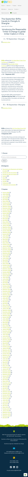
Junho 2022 (6, 279)
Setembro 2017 (6, 355)
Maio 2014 (5, 403)
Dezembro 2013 (6, 412)
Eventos (5, 176)
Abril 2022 (5, 282)
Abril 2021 (5, 303)
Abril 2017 (5, 364)
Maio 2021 (5, 301)
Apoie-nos (10, 9)
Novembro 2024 (7, 229)
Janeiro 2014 (6, 410)
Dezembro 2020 (6, 310)
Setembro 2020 (6, 315)
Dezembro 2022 (6, 268)
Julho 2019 (5, 334)
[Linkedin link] (14, 467)
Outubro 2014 (6, 395)
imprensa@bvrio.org (19, 453)
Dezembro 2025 (6, 206)
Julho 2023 (5, 256)
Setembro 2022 (6, 274)
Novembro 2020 (7, 312)
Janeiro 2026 (6, 204)
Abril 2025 (5, 220)
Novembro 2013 (7, 414)
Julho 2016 (5, 377)
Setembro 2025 (6, 211)
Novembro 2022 (7, 270)
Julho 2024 (5, 235)
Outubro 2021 (6, 293)
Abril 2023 (5, 261)
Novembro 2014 (7, 393)
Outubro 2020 (6, 313)
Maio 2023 (5, 260)
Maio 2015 (5, 386)
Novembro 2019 (7, 331)
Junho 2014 (6, 402)
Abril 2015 (5, 388)
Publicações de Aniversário (9, 184)
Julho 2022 (5, 277)
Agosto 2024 (6, 234)
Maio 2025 (5, 218)
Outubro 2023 (6, 251)
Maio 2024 (5, 239)
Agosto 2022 (6, 275)
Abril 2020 (5, 324)
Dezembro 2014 (6, 391)
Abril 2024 (5, 241)
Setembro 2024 (6, 232)
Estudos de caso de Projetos (10, 174)
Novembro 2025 (7, 208)
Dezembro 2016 (6, 370)
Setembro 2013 (6, 415)
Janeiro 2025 (6, 225)
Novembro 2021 (6, 291)
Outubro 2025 (6, 210)
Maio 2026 (5, 197)
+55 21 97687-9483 (14, 462)
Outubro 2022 (6, 272)
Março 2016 (5, 381)
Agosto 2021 (6, 296)
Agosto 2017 (6, 357)
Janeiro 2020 (6, 329)
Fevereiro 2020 (6, 327)
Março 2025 (6, 222)
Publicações (5, 183)
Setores (8, 5)
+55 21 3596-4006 (14, 461)
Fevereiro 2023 (6, 265)
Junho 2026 (6, 196)
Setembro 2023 (6, 253)
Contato (16, 9)
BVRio (3, 60)
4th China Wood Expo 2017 (19, 128)
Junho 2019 (6, 336)
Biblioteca (3, 9)
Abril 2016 (5, 379)
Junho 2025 (6, 216)
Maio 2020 (5, 322)
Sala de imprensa (5, 13)
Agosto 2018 (6, 341)
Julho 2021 (5, 298)
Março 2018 (5, 345)
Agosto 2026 (6, 192)
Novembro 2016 (7, 372)
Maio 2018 (5, 343)
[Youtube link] (17, 467)
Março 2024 (6, 242)
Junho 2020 (6, 320)
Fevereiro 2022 (6, 286)
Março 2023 (6, 263)
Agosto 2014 (6, 398)
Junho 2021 (6, 300)
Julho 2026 (5, 194)
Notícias (19, 5)
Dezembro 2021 (6, 289)
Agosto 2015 (6, 384)
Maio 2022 (5, 280)
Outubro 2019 (6, 332)
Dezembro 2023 (6, 248)
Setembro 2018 (6, 339)
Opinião (4, 181)
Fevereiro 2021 (6, 306)
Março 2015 (5, 390)
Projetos (14, 5)
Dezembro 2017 (6, 350)
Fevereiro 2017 (6, 367)
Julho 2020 (5, 319)
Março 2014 (5, 407)
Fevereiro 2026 (6, 203)
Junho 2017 (5, 360)
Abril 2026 (5, 199)
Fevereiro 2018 (6, 346)
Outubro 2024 (6, 230)
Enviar (4, 160)
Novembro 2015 (6, 383)
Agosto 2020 (6, 317)
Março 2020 (6, 325)
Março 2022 (6, 284)
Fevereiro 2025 (6, 223)
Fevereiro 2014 (6, 409)
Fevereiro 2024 (6, 244)
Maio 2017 (5, 362)
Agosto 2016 (6, 376)
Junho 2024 (6, 237)
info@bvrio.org (18, 451)
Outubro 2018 (6, 338)
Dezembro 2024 (6, 227)
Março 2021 (5, 305)
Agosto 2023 (6, 255)
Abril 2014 (5, 405)
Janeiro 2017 (6, 369)
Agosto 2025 (6, 213)
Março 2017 (5, 365)
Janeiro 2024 (6, 246)
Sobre (2, 5)
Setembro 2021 (6, 294)
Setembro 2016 (6, 374)
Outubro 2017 (6, 353)
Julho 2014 (5, 400)
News (4, 177)
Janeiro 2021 (6, 308)
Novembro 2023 (7, 249)
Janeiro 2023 (6, 267)
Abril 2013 (5, 417)
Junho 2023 (6, 258)
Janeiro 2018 (6, 348)
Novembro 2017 (6, 351)
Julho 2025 (5, 215)
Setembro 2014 (6, 396)
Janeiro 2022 (6, 287)
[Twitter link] (11, 467)
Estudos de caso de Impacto (10, 172)
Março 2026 (6, 201)
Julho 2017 (5, 358)
